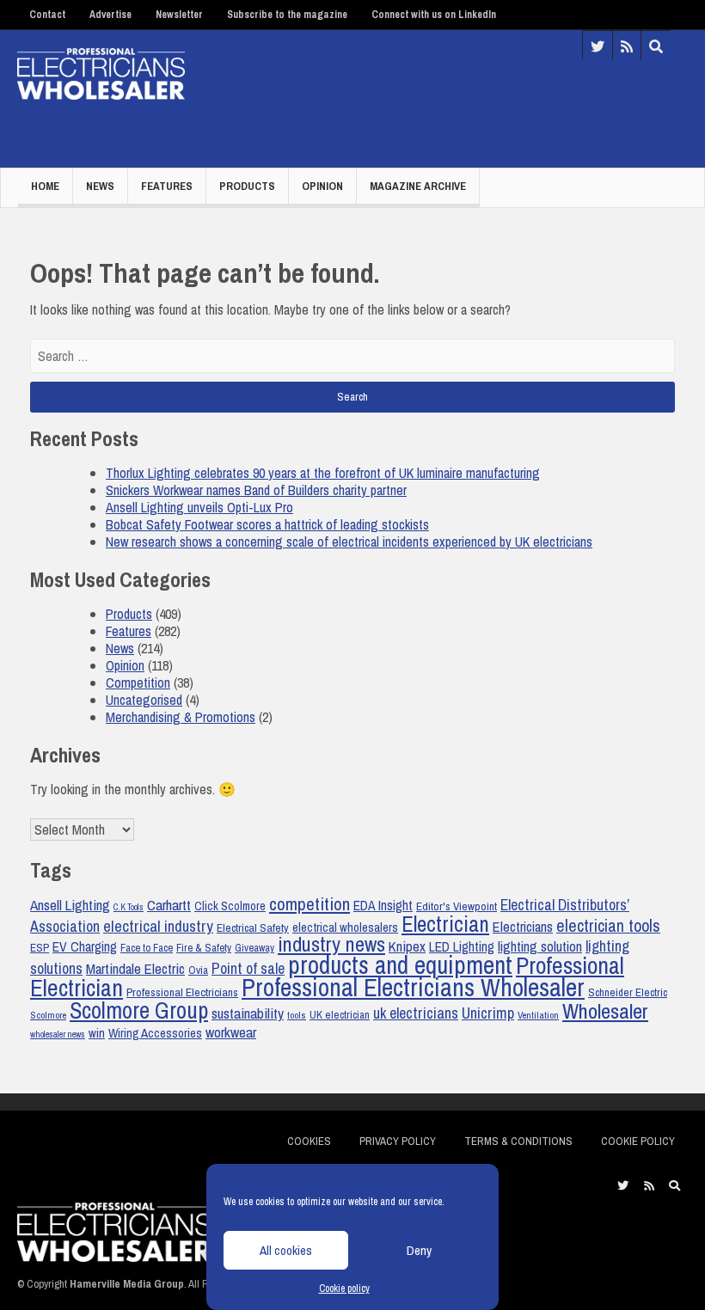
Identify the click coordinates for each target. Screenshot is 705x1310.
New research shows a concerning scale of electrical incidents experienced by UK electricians (349, 541)
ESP (39, 947)
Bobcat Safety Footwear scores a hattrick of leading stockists (267, 524)
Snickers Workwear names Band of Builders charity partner (256, 490)
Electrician (445, 924)
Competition (138, 682)
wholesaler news (57, 1034)
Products (247, 186)
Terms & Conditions (518, 1141)
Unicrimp (488, 1013)
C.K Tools (128, 907)
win (97, 1033)
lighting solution (540, 946)
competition (309, 903)
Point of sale (248, 968)
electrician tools (608, 926)
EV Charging (84, 947)
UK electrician (340, 1014)
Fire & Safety (203, 947)
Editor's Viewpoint (456, 906)
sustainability (248, 1013)
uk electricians (415, 1013)
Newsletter (179, 14)
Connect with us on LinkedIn (433, 14)
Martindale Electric (135, 968)
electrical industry (158, 926)
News (100, 186)
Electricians (523, 926)
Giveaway (254, 947)
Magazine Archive (418, 186)
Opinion (322, 186)
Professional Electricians (182, 992)
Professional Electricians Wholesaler (413, 987)
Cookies (309, 1141)
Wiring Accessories (155, 1033)
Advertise (110, 14)
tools (296, 1015)
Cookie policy (344, 1288)
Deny (419, 1250)
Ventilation (538, 1015)
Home (45, 186)
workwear (230, 1032)
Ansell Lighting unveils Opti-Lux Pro (199, 507)
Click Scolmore (230, 905)
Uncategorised (144, 699)
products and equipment (400, 965)
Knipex (407, 946)
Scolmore (48, 1015)
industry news (331, 944)
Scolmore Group (139, 1010)
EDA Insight (383, 906)
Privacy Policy (397, 1141)
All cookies (286, 1250)
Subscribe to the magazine (287, 14)
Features (167, 186)
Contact (47, 14)
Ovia (198, 970)
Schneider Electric (627, 992)
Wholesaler (605, 1010)
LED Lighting (461, 947)
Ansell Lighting (70, 905)
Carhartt (169, 905)
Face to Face (146, 947)
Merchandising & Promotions (180, 716)
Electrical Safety (253, 927)
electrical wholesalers (345, 927)
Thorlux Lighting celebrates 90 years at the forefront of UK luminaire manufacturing (323, 472)
